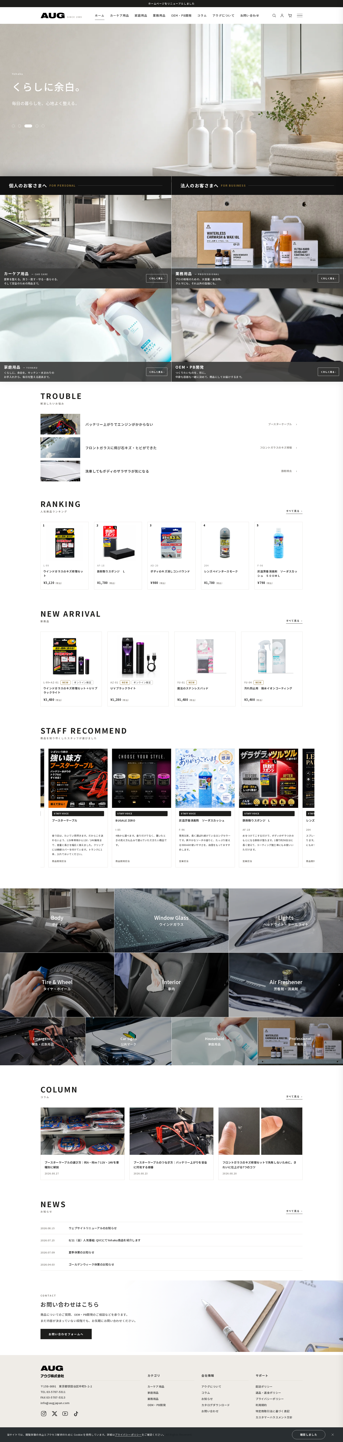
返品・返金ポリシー (268, 1393)
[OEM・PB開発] (40, 125)
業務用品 (159, 15)
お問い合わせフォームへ (66, 1334)
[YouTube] (65, 1413)
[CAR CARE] (19, 125)
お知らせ (207, 1399)
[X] (54, 1413)
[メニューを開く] (300, 15)
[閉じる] (332, 1434)
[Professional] (32, 125)
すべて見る (294, 510)
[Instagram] (43, 1413)
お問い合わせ (249, 15)
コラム (202, 15)
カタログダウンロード (215, 1405)
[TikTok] (76, 1413)
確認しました (308, 1434)
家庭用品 (141, 15)
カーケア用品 (119, 15)
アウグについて (223, 15)
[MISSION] (13, 125)
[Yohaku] (25, 125)
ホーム (99, 15)
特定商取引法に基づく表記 (273, 1411)
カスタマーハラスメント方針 (274, 1417)
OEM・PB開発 (181, 15)
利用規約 (261, 1405)
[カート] (290, 15)
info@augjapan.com (54, 1403)
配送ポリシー (264, 1386)
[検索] (274, 15)
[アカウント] (282, 15)
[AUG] (52, 15)
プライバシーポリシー (270, 1399)
